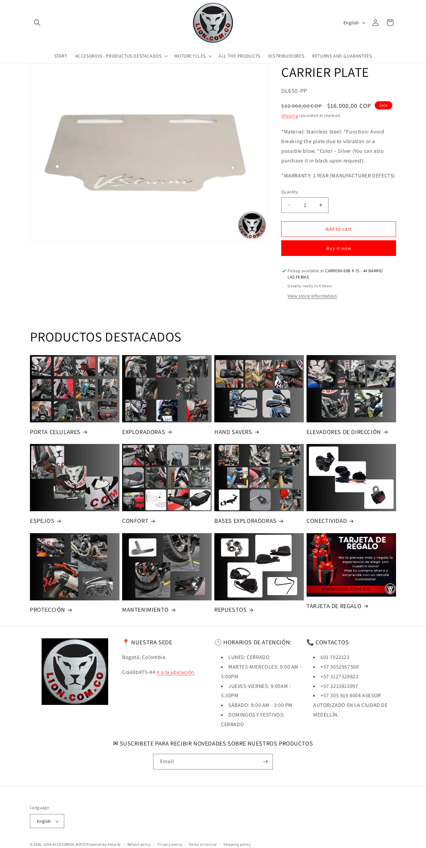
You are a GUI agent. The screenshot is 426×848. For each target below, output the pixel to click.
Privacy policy (169, 844)
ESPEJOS (42, 521)
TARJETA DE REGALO (334, 606)
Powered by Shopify (104, 844)
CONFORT (135, 521)
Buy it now (338, 248)
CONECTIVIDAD (327, 521)
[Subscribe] (265, 761)
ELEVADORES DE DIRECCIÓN (344, 432)
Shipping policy (237, 844)
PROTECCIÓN (47, 609)
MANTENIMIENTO (145, 609)
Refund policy (139, 844)
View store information (312, 296)
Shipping (289, 115)
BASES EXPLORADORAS (245, 521)
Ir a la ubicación (175, 672)
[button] (37, 22)
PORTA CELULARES (55, 432)
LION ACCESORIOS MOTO (65, 844)
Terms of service (203, 844)
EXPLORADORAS (143, 432)
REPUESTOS (230, 609)
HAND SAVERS (233, 432)
